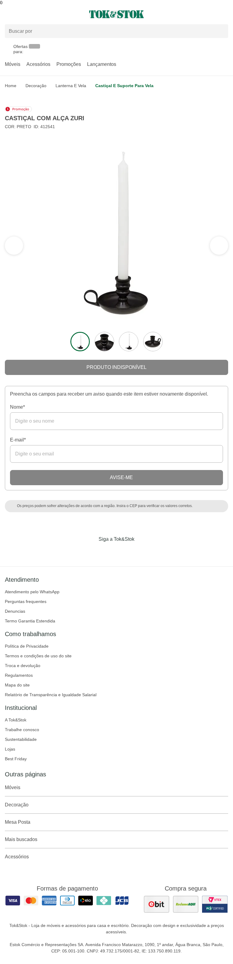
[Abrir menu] (39, 14)
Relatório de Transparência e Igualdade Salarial (50, 694)
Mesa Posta (17, 822)
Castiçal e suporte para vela (124, 85)
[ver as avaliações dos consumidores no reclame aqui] (185, 904)
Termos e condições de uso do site (38, 655)
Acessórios (38, 64)
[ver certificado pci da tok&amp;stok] (215, 904)
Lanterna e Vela (71, 85)
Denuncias (15, 611)
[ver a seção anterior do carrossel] (219, 246)
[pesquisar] (221, 31)
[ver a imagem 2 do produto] (104, 341)
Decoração (35, 85)
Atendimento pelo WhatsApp (32, 591)
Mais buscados (21, 839)
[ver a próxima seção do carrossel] (14, 246)
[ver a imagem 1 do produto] (80, 341)
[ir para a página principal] (116, 14)
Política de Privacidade (27, 646)
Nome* (17, 407)
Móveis (12, 64)
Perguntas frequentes (25, 601)
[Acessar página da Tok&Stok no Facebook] (91, 552)
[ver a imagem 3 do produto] (128, 341)
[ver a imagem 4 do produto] (153, 341)
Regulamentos (19, 675)
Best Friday (16, 758)
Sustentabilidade (21, 739)
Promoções (68, 64)
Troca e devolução (22, 665)
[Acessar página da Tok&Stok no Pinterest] (125, 552)
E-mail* (18, 439)
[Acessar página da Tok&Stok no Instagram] (108, 552)
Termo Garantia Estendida (30, 620)
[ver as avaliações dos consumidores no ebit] (156, 904)
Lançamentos (101, 64)
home (10, 85)
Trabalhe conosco (22, 729)
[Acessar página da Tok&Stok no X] (142, 552)
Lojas (10, 749)
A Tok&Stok (15, 719)
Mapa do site (17, 685)
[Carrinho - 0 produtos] (224, 14)
